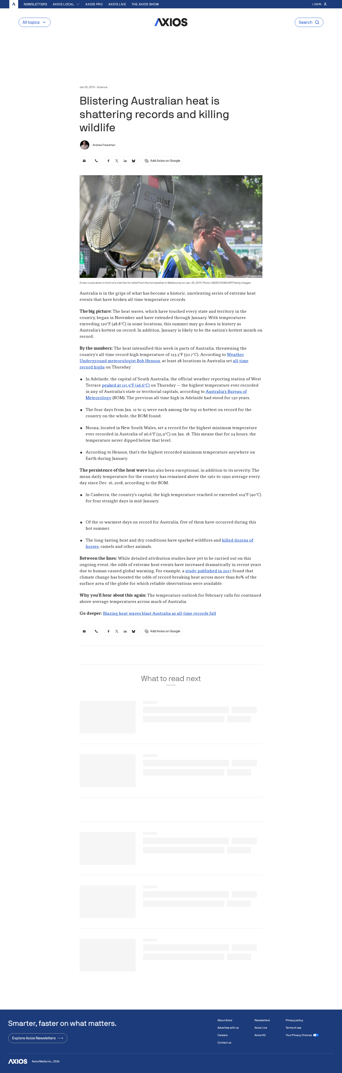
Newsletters (35, 4)
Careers (223, 1035)
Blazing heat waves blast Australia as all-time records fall (159, 614)
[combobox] (66, 4)
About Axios (225, 1020)
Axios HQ (260, 1035)
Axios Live (117, 4)
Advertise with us (228, 1027)
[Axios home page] (13, 4)
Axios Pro (94, 4)
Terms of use (293, 1027)
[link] (84, 161)
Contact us (224, 1042)
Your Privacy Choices (299, 1035)
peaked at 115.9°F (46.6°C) (126, 385)
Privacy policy (294, 1020)
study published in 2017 (208, 571)
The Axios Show (145, 4)
